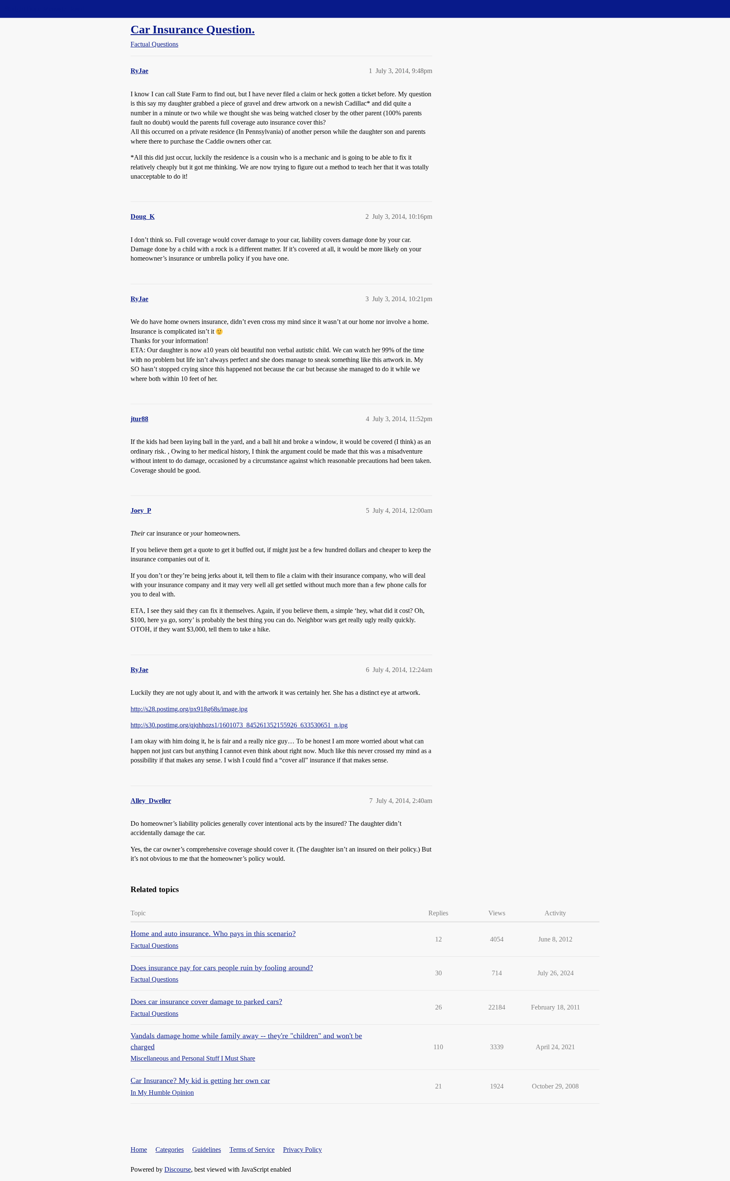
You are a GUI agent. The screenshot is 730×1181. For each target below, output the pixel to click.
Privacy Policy (302, 1149)
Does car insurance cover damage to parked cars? (206, 1001)
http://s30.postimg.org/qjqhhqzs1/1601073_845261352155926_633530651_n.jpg (239, 725)
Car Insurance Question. (193, 29)
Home (139, 1149)
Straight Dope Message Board (44, 8)
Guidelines (206, 1149)
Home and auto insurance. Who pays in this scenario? (213, 933)
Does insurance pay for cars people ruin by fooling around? (222, 967)
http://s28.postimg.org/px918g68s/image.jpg (189, 709)
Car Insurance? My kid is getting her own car (200, 1080)
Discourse (177, 1169)
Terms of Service (252, 1149)
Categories (169, 1149)
